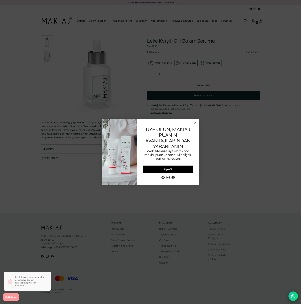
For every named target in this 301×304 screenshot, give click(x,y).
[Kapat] (195, 122)
